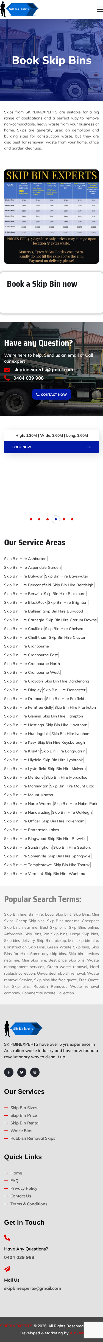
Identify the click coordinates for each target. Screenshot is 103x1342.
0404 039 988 (28, 378)
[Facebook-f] (8, 1072)
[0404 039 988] (7, 378)
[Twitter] (22, 1072)
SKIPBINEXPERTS (16, 1325)
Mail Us (12, 1280)
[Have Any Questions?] (7, 1238)
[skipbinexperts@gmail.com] (7, 370)
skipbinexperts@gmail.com (43, 369)
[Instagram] (35, 1072)
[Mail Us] (7, 1269)
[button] (31, 519)
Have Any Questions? (26, 1249)
